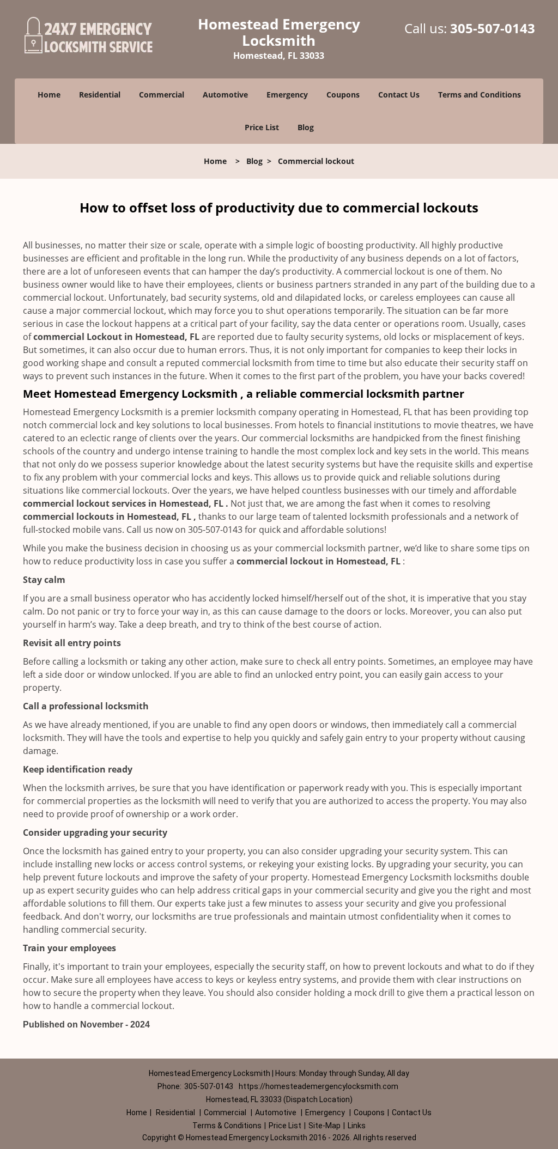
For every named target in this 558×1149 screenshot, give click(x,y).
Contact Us (399, 94)
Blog (306, 127)
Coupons (343, 94)
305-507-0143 (492, 28)
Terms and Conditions (479, 94)
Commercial (161, 94)
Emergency (287, 94)
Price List (262, 127)
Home (49, 94)
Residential (99, 94)
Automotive (225, 94)
